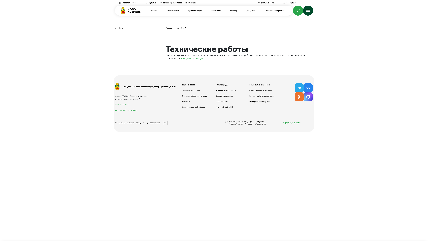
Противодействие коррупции (262, 96)
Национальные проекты (259, 85)
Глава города (222, 85)
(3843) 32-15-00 (122, 105)
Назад (122, 28)
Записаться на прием (191, 90)
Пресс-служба (222, 101)
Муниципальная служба (259, 101)
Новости (154, 10)
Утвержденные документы (260, 90)
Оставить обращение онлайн (194, 96)
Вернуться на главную (192, 58)
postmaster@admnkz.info (126, 110)
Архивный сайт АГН (224, 107)
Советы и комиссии (224, 96)
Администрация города (226, 90)
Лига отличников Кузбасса (193, 107)
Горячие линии (188, 85)
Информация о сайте (292, 123)
